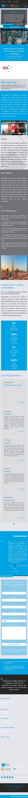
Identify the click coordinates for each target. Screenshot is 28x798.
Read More (21, 402)
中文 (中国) (15, 1)
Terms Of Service (14, 790)
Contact (3, 759)
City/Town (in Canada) (14, 618)
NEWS (8, 24)
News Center (4, 757)
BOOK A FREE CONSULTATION (14, 27)
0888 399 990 (19, 767)
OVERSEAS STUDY (9, 500)
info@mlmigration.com (19, 770)
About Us (3, 742)
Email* (14, 604)
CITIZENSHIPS (8, 414)
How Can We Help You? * (14, 625)
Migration (3, 744)
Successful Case (5, 752)
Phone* (14, 611)
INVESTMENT (7, 443)
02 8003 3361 (19, 764)
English (9, 1)
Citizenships (4, 749)
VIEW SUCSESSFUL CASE (20, 24)
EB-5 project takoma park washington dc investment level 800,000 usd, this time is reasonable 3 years (14, 668)
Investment (4, 747)
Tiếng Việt (3, 1)
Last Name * (14, 597)
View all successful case (6, 576)
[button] (11, 42)
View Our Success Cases (14, 56)
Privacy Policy (17, 788)
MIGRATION (7, 471)
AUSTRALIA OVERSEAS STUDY (13, 385)
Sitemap (9, 788)
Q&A (2, 754)
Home (2, 739)
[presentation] (1, 26)
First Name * (14, 590)
